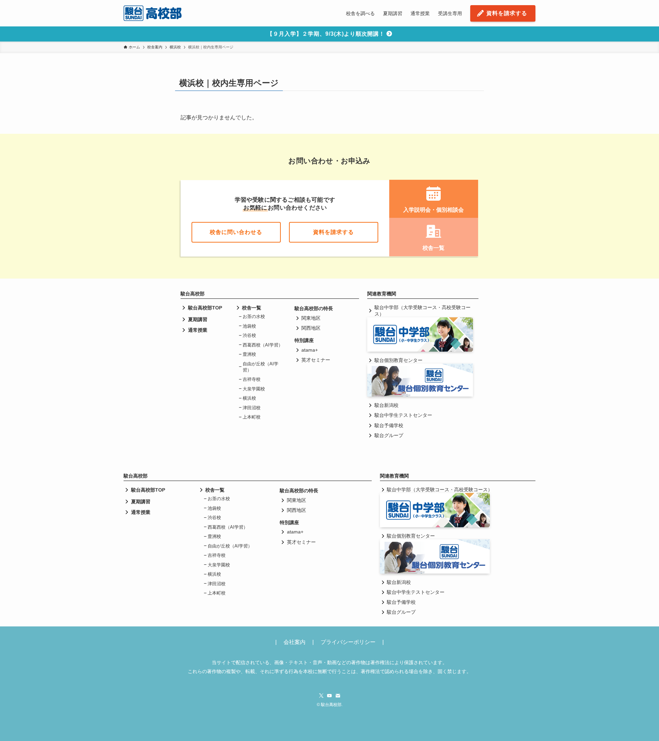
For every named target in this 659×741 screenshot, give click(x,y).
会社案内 (294, 642)
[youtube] (329, 696)
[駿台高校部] (153, 13)
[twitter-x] (321, 696)
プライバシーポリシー (348, 642)
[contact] (338, 696)
